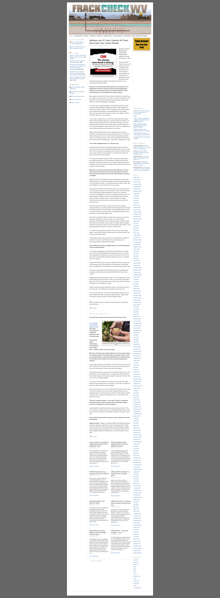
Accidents (136, 560)
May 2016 (136, 395)
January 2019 (137, 321)
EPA (135, 571)
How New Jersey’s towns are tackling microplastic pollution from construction (77, 73)
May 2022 (136, 228)
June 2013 (136, 476)
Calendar (127, 35)
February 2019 (137, 318)
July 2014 (136, 446)
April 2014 (136, 453)
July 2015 (136, 418)
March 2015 (136, 427)
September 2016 (138, 386)
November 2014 (137, 437)
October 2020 (137, 272)
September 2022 (138, 219)
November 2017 (137, 353)
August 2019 (137, 304)
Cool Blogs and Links (139, 35)
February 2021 (137, 263)
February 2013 (137, 485)
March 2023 (136, 205)
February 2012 (137, 513)
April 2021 (136, 258)
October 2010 (137, 550)
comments (93, 308)
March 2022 (136, 233)
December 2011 (137, 518)
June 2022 (136, 226)
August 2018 (137, 332)
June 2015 (136, 420)
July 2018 (136, 335)
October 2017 (137, 356)
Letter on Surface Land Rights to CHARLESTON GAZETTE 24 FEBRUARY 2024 (99, 444)
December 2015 (137, 406)
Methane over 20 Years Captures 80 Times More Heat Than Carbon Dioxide (142, 112)
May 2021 (136, 256)
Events (135, 573)
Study (135, 585)
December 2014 (137, 434)
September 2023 (138, 191)
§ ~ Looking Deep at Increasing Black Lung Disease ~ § (141, 158)
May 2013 (136, 478)
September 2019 (138, 302)
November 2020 (137, 270)
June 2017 (136, 365)
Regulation (108, 35)
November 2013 (137, 464)
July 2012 (136, 502)
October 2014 (137, 439)
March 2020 (136, 288)
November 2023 (137, 186)
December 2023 (137, 184)
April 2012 (136, 508)
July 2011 (136, 529)
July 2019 (136, 307)
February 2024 (137, 179)
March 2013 (136, 483)
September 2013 (138, 469)
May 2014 (136, 451)
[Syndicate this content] (72, 46)
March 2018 (136, 344)
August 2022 (137, 221)
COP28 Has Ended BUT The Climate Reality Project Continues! (141, 163)
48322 (135, 116)
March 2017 (136, 372)
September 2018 (138, 330)
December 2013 (137, 462)
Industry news (137, 576)
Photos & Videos (75, 102)
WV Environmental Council (77, 96)
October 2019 (137, 300)
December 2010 (137, 546)
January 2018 (137, 349)
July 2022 (136, 223)
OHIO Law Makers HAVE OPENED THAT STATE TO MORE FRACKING (119, 444)
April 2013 (136, 481)
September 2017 (138, 358)
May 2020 (136, 284)
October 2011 (137, 522)
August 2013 (137, 471)
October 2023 (137, 189)
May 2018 (136, 339)
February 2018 (137, 346)
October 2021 (137, 244)
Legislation (136, 583)
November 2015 (137, 409)
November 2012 (137, 492)
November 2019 (137, 298)
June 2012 (136, 504)
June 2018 (136, 337)
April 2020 (136, 286)
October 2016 (137, 383)
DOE (135, 569)
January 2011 (137, 543)
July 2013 (136, 474)
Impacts (99, 35)
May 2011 (136, 534)
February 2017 (137, 374)
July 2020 (136, 279)
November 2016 (137, 381)
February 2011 (137, 541)
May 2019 (136, 311)
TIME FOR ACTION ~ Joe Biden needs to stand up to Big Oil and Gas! (121, 503)
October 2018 (137, 328)
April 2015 (136, 425)
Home (71, 35)
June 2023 (136, 198)
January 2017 (137, 376)
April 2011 (136, 536)
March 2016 (136, 400)
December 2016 (137, 379)
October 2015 (137, 411)
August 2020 (137, 277)
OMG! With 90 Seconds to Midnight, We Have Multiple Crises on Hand (97, 532)
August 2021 (137, 249)
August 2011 (137, 527)
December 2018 (137, 323)
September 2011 (138, 525)
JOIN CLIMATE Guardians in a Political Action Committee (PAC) (120, 473)
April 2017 (136, 369)
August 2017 (137, 360)
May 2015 (136, 423)
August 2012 (137, 499)
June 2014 (136, 448)
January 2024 (137, 182)
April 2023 (136, 202)
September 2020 (138, 274)
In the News (75, 53)
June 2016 (136, 393)
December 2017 (137, 351)
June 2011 (136, 532)
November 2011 (137, 520)
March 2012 (136, 511)
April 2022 (136, 230)
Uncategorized (137, 587)
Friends (92, 35)
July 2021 (136, 251)
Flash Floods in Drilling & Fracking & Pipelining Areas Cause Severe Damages (142, 169)
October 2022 (137, 216)
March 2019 (136, 316)
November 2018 (137, 325)
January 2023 (137, 209)
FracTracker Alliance (76, 99)
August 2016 (137, 388)
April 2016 (136, 397)
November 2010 (137, 548)
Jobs (135, 578)
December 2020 (137, 267)
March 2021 (136, 260)
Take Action (79, 35)
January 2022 (137, 237)
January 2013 (137, 488)
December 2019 (137, 295)
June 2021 (136, 253)
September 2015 (138, 413)
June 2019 (136, 309)
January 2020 (137, 293)
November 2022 (137, 214)
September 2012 (138, 497)
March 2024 (136, 177)
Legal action (137, 580)
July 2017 (136, 362)
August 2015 (137, 416)
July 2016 (136, 390)
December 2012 (137, 490)
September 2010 (138, 553)
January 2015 (137, 432)
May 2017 (136, 367)
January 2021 (137, 265)
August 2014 (137, 444)
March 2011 (136, 539)
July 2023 (136, 196)
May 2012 (136, 506)
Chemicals (136, 564)
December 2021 (137, 240)
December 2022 (137, 212)
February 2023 (137, 207)
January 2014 (137, 460)
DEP (135, 566)
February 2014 (137, 458)
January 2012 (137, 515)
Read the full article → (94, 466)
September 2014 (138, 441)
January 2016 (137, 404)
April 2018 (136, 342)
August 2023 (137, 193)
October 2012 (137, 495)
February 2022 (137, 235)
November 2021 (137, 242)
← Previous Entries (95, 560)
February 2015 (137, 430)
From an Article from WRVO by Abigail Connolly (93, 324)
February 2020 (137, 291)
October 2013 (137, 467)
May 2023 (136, 200)
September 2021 (138, 246)
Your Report (117, 35)
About (86, 35)
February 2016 (137, 402)
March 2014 (136, 455)
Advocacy (136, 562)
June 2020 (136, 281)
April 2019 (136, 314)
